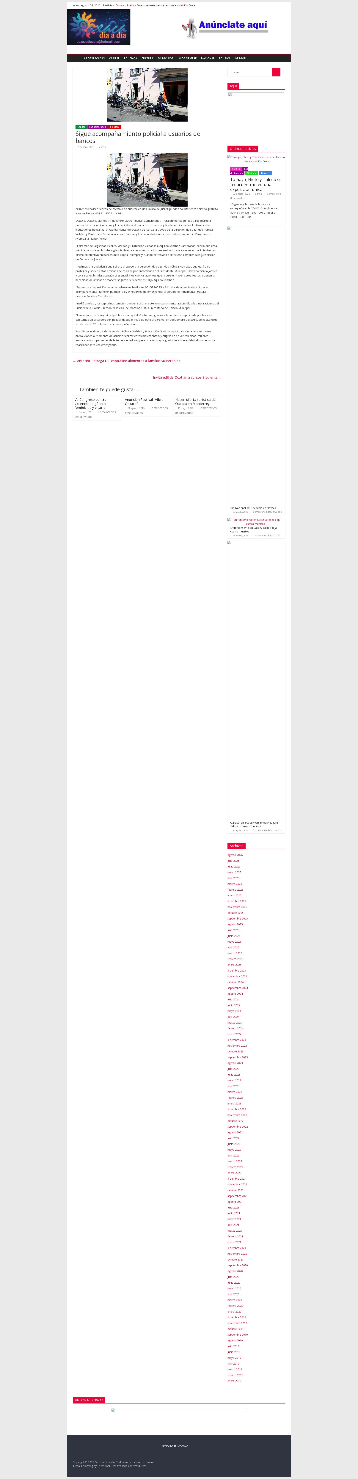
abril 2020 (233, 1294)
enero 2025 (234, 964)
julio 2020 (233, 1277)
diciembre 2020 (236, 1248)
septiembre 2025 (237, 918)
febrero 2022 (235, 1167)
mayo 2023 (234, 1080)
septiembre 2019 (237, 1334)
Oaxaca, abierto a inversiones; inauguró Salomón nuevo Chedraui (254, 824)
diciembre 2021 (236, 1178)
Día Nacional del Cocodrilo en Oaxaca (253, 508)
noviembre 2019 (237, 1323)
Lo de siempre (187, 58)
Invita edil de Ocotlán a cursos (187, 377)
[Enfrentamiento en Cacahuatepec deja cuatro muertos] (255, 519)
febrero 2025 (235, 959)
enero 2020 (234, 1311)
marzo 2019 (234, 1369)
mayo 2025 (234, 941)
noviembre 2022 (237, 1115)
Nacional (207, 58)
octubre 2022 (235, 1121)
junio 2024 (233, 1005)
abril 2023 (233, 1086)
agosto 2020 (235, 1271)
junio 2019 (233, 1352)
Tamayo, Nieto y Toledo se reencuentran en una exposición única (155, 5)
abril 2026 (233, 878)
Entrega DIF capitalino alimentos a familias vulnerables (126, 361)
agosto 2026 (235, 855)
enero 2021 (234, 1242)
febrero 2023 (235, 1097)
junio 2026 (233, 866)
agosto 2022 (235, 1132)
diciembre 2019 (236, 1317)
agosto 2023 (235, 1063)
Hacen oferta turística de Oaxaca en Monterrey (195, 401)
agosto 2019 (235, 1340)
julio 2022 (233, 1138)
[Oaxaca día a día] (179, 27)
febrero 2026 (235, 889)
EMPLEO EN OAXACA (175, 1445)
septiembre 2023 (237, 1057)
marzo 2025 (234, 953)
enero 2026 (234, 895)
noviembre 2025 (237, 907)
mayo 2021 (234, 1219)
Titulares (265, 173)
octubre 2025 (235, 912)
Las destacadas (94, 58)
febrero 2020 (235, 1305)
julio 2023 (233, 1069)
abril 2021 (233, 1225)
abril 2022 (233, 1155)
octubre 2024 (235, 982)
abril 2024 (233, 1017)
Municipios (165, 58)
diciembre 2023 (236, 1040)
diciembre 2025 (236, 901)
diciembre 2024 (236, 970)
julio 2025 (233, 930)
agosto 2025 (235, 924)
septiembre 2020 (237, 1265)
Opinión (240, 58)
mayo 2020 (234, 1288)
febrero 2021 (235, 1236)
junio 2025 (233, 936)
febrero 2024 (235, 1028)
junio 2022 (233, 1144)
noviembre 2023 (237, 1045)
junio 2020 (233, 1282)
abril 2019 (233, 1363)
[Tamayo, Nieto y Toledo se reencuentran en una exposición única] (256, 157)
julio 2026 (233, 860)
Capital (114, 58)
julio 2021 (233, 1207)
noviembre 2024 (237, 976)
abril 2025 (233, 947)
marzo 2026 (234, 884)
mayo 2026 (234, 872)
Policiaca (130, 58)
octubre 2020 (235, 1259)
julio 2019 (233, 1346)
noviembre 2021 (237, 1184)
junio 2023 (233, 1074)
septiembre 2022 (237, 1126)
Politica (224, 58)
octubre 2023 (235, 1051)
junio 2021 (233, 1213)
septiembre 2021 (237, 1196)
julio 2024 (233, 999)
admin (102, 147)
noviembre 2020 (237, 1253)
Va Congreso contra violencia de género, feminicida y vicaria (91, 403)
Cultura (147, 58)
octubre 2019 (235, 1329)
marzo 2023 (234, 1092)
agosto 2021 (235, 1201)
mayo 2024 (234, 1011)
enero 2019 (234, 1381)
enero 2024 (234, 1034)
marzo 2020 (234, 1300)
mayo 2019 (234, 1357)
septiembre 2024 (237, 988)
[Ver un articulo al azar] (281, 58)
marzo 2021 (234, 1230)
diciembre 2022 (236, 1109)
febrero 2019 (235, 1375)
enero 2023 (234, 1103)
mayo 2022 (234, 1149)
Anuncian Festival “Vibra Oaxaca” (144, 401)
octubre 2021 (235, 1190)
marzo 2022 (234, 1161)
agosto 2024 (235, 993)
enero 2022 (234, 1173)
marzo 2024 (234, 1022)
